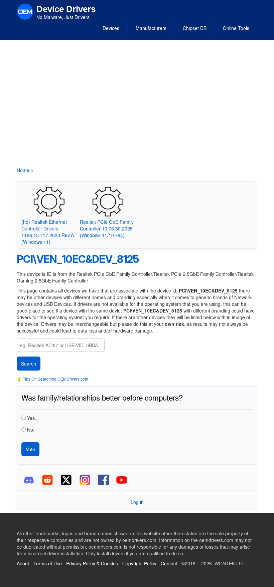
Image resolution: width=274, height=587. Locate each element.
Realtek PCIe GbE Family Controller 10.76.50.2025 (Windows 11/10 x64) (107, 228)
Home (23, 170)
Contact (169, 563)
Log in (137, 502)
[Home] (25, 11)
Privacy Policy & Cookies (92, 563)
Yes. (31, 418)
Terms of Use (47, 563)
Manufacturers (151, 28)
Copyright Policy (139, 563)
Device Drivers (66, 9)
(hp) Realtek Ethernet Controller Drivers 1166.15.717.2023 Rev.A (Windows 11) (47, 231)
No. (30, 429)
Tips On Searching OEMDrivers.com (55, 379)
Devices (111, 28)
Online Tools (236, 28)
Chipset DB (195, 28)
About (23, 563)
